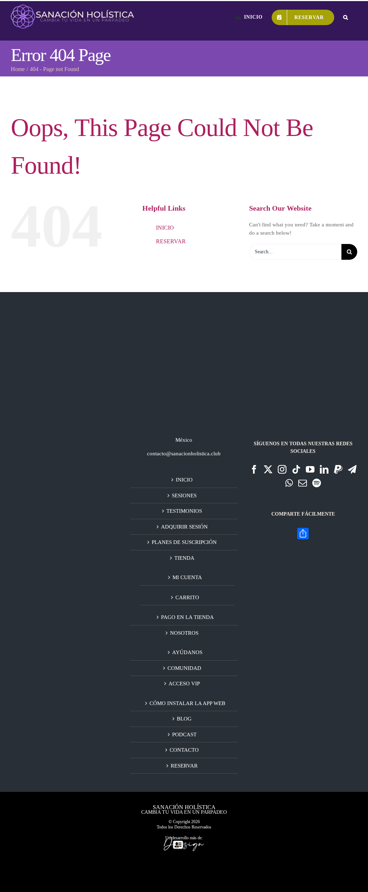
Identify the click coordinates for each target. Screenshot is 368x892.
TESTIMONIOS (184, 511)
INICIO (165, 228)
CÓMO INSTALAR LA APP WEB (187, 703)
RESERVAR (171, 241)
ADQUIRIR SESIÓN (184, 527)
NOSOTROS (184, 633)
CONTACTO (184, 750)
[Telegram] (352, 469)
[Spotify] (316, 483)
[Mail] (302, 483)
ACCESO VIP (184, 683)
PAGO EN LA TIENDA (187, 617)
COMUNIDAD (184, 668)
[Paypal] (338, 469)
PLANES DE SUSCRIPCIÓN (184, 542)
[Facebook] (254, 469)
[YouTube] (310, 469)
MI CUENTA (187, 577)
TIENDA (184, 558)
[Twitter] (268, 469)
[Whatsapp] (289, 483)
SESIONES (184, 495)
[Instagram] (282, 469)
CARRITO (187, 597)
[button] (345, 17)
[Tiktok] (296, 469)
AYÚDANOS (187, 652)
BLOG (184, 719)
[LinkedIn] (324, 469)
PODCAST (184, 734)
